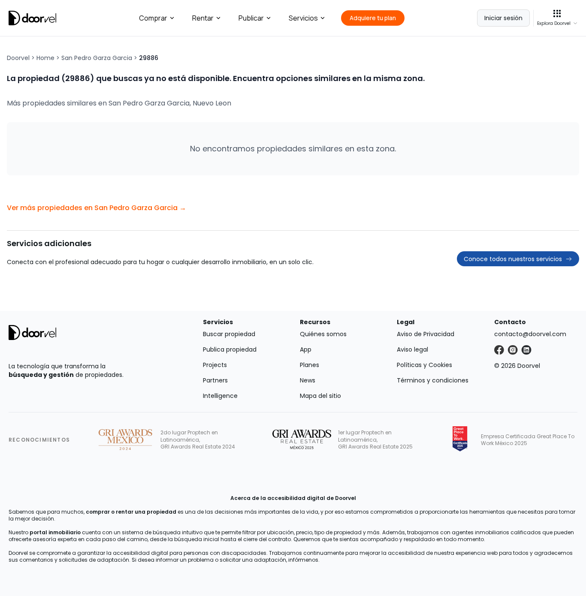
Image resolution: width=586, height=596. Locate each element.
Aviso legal (412, 349)
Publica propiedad (230, 349)
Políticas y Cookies (424, 365)
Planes (309, 365)
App (305, 349)
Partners (215, 380)
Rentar (203, 18)
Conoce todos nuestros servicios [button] (513, 259)
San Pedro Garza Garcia (96, 58)
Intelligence (220, 395)
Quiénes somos (323, 334)
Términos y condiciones (432, 380)
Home (45, 58)
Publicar (251, 18)
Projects (215, 365)
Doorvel (18, 58)
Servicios (303, 18)
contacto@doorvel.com (530, 334)
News (307, 380)
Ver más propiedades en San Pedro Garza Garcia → (96, 208)
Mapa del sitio (320, 395)
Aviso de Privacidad (425, 334)
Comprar (153, 18)
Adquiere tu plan (373, 18)
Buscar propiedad (229, 334)
